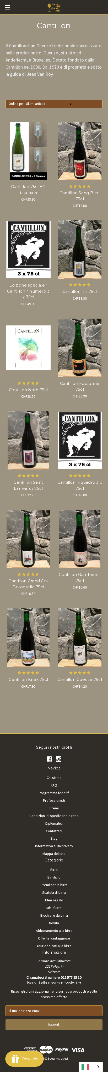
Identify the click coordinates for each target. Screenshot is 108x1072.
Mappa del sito (54, 853)
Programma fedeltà (54, 792)
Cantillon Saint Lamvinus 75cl (28, 485)
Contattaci (54, 831)
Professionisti (54, 800)
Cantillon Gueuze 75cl (79, 679)
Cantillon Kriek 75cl (28, 679)
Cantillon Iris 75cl (79, 291)
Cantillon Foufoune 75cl (80, 386)
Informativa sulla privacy (54, 846)
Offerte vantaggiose (54, 938)
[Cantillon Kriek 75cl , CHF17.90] (28, 637)
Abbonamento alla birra (54, 930)
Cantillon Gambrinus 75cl (79, 577)
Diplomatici (54, 823)
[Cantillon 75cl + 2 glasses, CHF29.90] (28, 151)
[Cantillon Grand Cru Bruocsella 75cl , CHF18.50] (28, 539)
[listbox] (50, 104)
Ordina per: (16, 103)
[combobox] (91, 1067)
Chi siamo (54, 777)
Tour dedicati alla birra (54, 945)
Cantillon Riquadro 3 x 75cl (79, 485)
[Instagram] (58, 759)
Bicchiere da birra (54, 915)
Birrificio (54, 877)
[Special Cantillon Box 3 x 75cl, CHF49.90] (28, 249)
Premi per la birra (54, 884)
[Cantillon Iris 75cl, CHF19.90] (80, 249)
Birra (54, 869)
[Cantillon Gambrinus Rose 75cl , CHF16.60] (80, 539)
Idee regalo (54, 900)
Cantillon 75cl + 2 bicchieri (28, 189)
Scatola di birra (54, 892)
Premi (54, 808)
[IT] (90, 1067)
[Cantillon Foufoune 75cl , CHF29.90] (80, 348)
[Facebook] (49, 759)
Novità (54, 923)
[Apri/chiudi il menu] (7, 7)
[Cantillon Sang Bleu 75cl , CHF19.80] (80, 151)
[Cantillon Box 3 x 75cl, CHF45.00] (80, 440)
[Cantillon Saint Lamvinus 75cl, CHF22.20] (28, 440)
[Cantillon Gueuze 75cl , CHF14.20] (80, 637)
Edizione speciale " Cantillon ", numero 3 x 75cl (28, 291)
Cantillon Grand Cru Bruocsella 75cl (28, 583)
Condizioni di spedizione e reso (54, 815)
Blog (54, 838)
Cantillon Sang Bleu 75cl (80, 195)
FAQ (54, 785)
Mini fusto (54, 907)
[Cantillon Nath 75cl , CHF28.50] (28, 348)
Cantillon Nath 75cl (28, 389)
